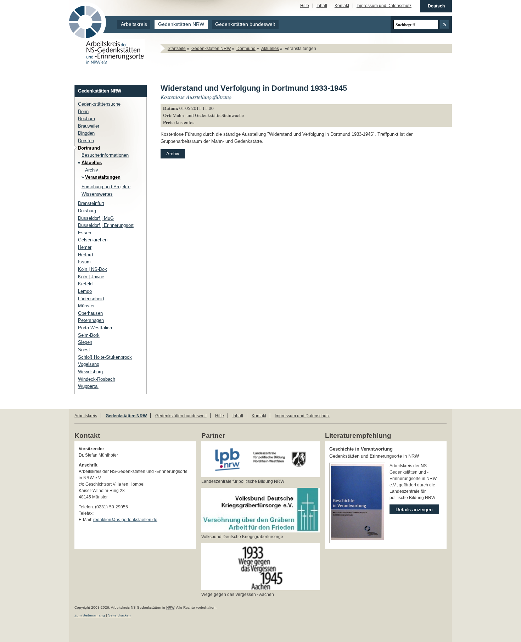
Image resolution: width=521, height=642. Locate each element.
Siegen (85, 342)
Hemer (84, 247)
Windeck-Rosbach (96, 379)
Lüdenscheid (91, 298)
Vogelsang (88, 364)
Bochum (86, 118)
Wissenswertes (97, 194)
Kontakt (342, 6)
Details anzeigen (411, 508)
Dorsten (86, 140)
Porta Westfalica (95, 327)
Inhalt (321, 6)
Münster (86, 305)
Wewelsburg (90, 371)
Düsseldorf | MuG (96, 218)
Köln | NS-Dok (92, 269)
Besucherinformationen (105, 155)
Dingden (86, 133)
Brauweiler (88, 126)
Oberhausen (90, 313)
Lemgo (85, 291)
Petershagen (91, 320)
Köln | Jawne (91, 276)
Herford (85, 254)
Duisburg (87, 210)
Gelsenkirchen (92, 239)
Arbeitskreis (134, 24)
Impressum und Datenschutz (384, 6)
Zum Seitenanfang (89, 615)
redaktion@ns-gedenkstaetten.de (125, 519)
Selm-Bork (89, 335)
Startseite (177, 48)
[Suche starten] (444, 24)
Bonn (83, 111)
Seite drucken (119, 615)
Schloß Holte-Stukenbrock (105, 357)
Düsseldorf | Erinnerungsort (106, 225)
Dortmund (246, 48)
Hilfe (304, 6)
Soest (84, 349)
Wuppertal (88, 386)
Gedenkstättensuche (99, 104)
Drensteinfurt (91, 203)
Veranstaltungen (103, 177)
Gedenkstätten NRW (181, 24)
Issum (84, 261)
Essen (84, 232)
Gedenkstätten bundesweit (245, 24)
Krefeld (85, 283)
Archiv (91, 170)
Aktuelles (270, 48)
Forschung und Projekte (106, 186)
